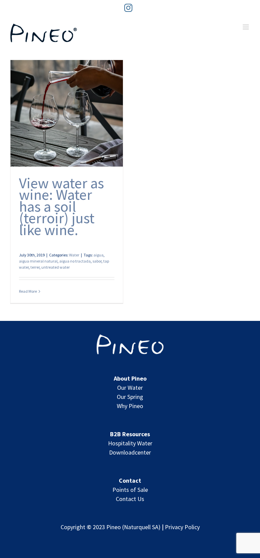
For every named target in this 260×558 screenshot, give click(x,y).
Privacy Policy (182, 527)
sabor (97, 261)
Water (74, 254)
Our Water (130, 387)
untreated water (55, 267)
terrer (35, 267)
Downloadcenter (130, 452)
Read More (28, 291)
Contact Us (130, 499)
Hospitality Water (130, 443)
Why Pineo (130, 406)
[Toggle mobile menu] (246, 27)
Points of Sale (130, 490)
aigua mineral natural (38, 261)
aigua (98, 254)
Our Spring (130, 397)
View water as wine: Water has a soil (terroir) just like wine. (61, 206)
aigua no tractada (75, 261)
